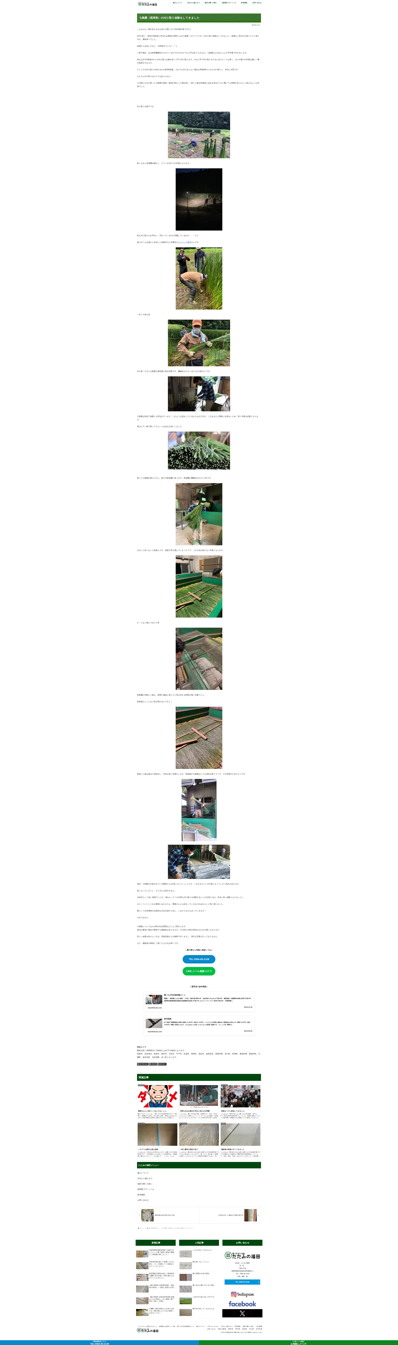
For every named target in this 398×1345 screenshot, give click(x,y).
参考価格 (141, 1195)
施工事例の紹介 (143, 1064)
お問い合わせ (143, 1200)
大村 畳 (251, 1329)
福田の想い (163, 1064)
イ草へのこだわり (213, 1326)
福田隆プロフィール (145, 1189)
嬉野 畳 (230, 1329)
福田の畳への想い (144, 1184)
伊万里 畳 (259, 1329)
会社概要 (259, 1326)
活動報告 (153, 1064)
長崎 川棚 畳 (222, 1329)
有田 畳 (237, 1329)
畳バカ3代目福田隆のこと (185, 1326)
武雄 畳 (244, 1329)
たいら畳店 (186, 242)
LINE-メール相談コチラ (199, 971)
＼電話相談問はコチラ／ (99, 1343)
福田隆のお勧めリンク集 (167, 1326)
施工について (143, 1173)
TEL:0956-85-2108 (199, 959)
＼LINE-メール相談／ (298, 1343)
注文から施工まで (144, 1178)
